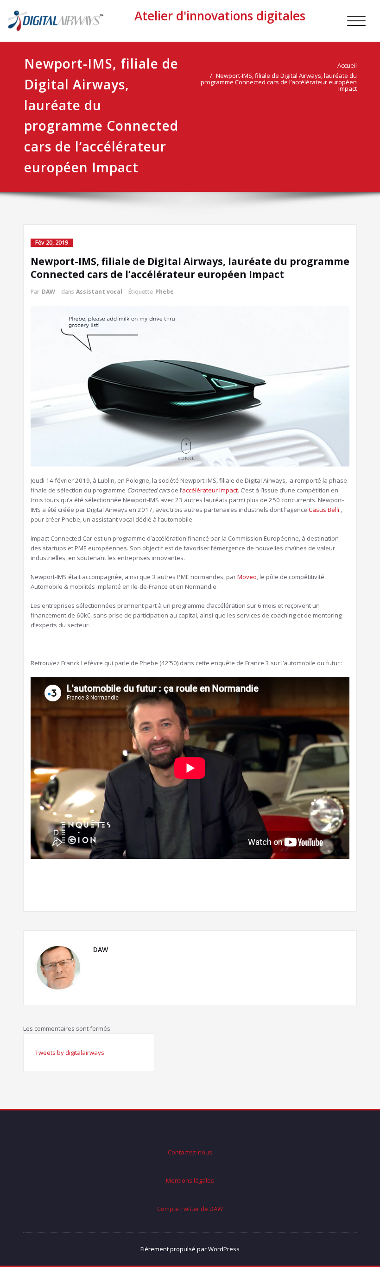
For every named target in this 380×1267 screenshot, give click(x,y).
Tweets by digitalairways (69, 1052)
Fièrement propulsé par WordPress (190, 1249)
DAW (48, 292)
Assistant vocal (99, 292)
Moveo (247, 577)
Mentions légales (190, 1180)
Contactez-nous (190, 1152)
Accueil (347, 65)
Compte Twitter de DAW (190, 1208)
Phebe (164, 292)
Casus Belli (324, 509)
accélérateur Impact (210, 490)
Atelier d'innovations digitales (219, 15)
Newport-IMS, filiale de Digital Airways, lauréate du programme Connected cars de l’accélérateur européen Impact (279, 82)
